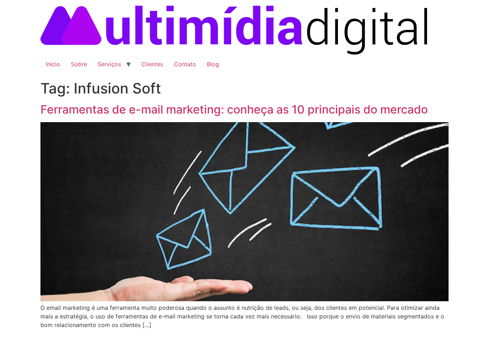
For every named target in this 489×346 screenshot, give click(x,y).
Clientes (152, 64)
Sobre (79, 64)
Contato (185, 64)
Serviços (109, 64)
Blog (213, 64)
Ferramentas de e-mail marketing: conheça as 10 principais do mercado (234, 109)
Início (53, 64)
